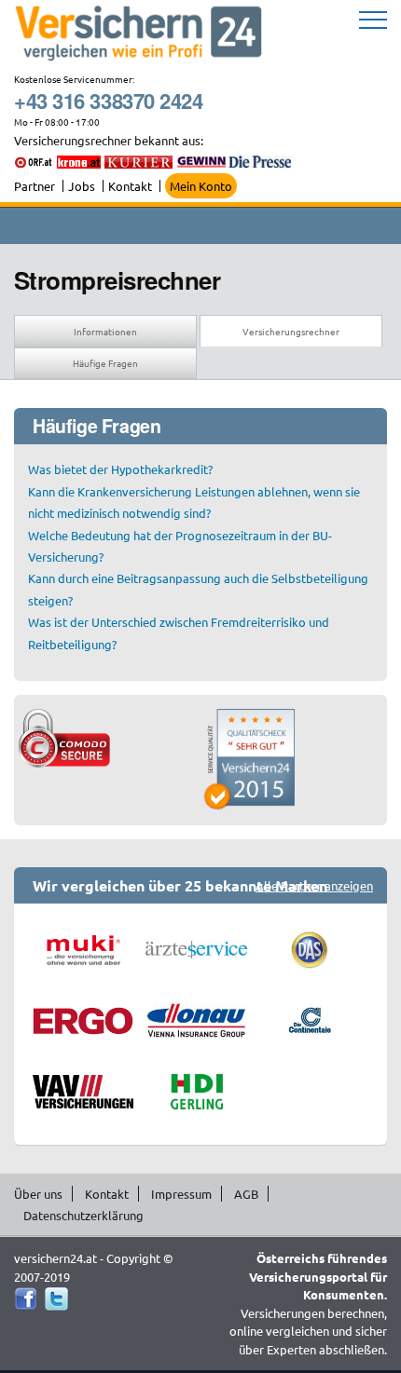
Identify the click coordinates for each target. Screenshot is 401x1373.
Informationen (105, 331)
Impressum (181, 1194)
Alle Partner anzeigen (314, 885)
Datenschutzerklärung (83, 1215)
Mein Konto (201, 186)
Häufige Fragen (105, 363)
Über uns (38, 1194)
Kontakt (130, 186)
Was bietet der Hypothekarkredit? (120, 469)
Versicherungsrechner (290, 331)
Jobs (81, 186)
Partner (34, 186)
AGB (246, 1194)
